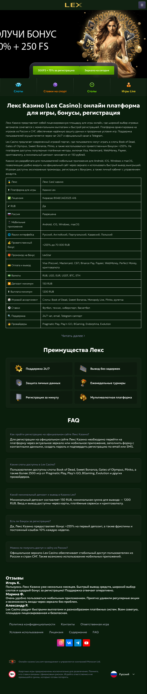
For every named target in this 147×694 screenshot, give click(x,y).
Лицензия (56, 632)
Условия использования (26, 632)
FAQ (96, 632)
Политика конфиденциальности (32, 624)
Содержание (78, 632)
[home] (73, 5)
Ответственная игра (94, 624)
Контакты (68, 624)
